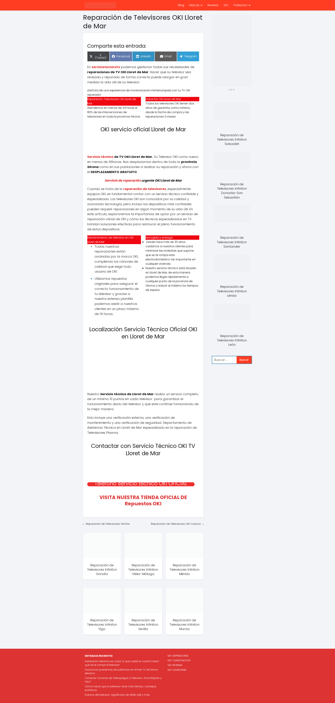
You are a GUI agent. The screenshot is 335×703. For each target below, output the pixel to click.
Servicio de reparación (123, 180)
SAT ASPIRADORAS (178, 655)
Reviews (212, 5)
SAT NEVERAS (175, 665)
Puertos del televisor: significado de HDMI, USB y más (117, 695)
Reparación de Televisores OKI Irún (108, 524)
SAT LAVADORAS (177, 670)
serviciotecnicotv (106, 67)
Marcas (194, 5)
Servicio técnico (100, 157)
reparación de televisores (144, 189)
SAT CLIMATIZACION (179, 660)
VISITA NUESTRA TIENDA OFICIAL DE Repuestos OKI (143, 500)
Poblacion (240, 5)
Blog (181, 5)
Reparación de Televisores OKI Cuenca (176, 524)
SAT (226, 5)
